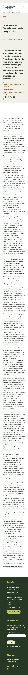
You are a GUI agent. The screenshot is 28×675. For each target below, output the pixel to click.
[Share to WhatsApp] (11, 97)
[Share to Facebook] (5, 97)
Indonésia (10, 89)
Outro (23, 1)
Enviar (11, 642)
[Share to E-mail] (14, 97)
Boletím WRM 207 (8, 39)
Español (10, 1)
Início (4, 16)
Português (19, 1)
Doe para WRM (14, 612)
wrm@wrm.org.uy (13, 607)
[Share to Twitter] (8, 97)
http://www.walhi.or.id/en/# (15, 566)
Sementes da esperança (14, 83)
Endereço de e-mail (14, 633)
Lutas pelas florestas (9, 84)
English (7, 1)
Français (14, 1)
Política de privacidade (13, 646)
